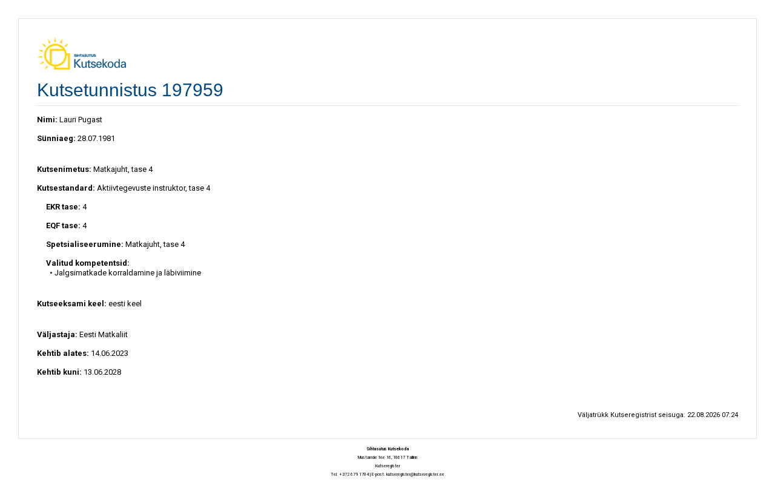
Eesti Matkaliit (103, 334)
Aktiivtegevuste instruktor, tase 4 (153, 187)
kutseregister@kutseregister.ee (415, 474)
